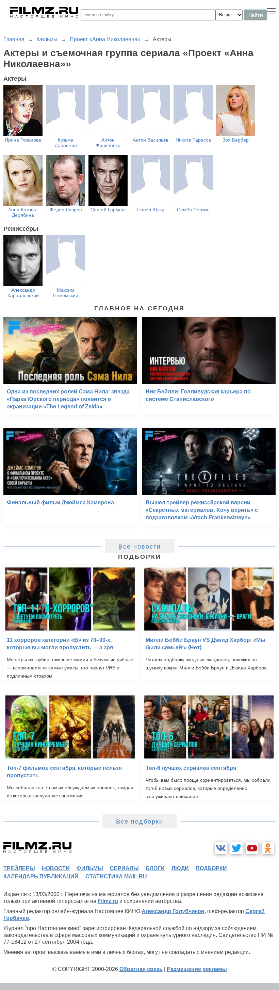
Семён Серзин (193, 209)
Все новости (139, 546)
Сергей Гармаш (108, 209)
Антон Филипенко (108, 142)
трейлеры (19, 868)
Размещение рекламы (197, 969)
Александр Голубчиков (173, 911)
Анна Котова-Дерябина (23, 212)
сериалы (124, 868)
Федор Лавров (66, 209)
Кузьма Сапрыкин (65, 142)
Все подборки (139, 821)
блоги (155, 868)
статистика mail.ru (116, 876)
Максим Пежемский (65, 292)
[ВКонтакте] (221, 848)
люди (180, 868)
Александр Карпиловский (23, 292)
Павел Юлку (150, 209)
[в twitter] (236, 848)
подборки (211, 868)
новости (56, 868)
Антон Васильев (150, 140)
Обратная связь (141, 969)
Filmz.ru (108, 901)
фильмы (90, 868)
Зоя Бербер (236, 140)
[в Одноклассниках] (268, 848)
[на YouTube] (252, 848)
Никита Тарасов (193, 140)
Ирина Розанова (23, 140)
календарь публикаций (41, 876)
